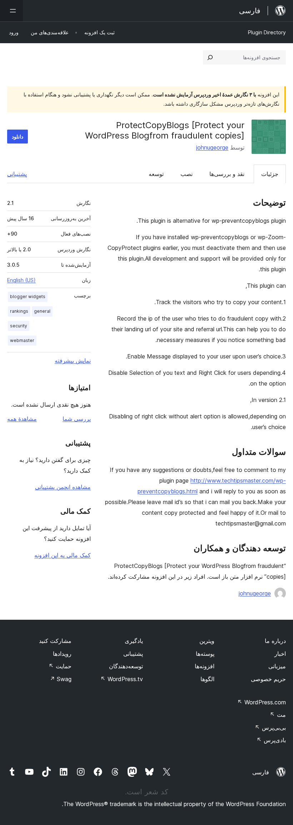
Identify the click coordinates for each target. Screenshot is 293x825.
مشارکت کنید (55, 640)
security (18, 325)
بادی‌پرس (271, 740)
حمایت (60, 666)
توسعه (156, 173)
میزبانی (277, 666)
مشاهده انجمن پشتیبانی (63, 487)
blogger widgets (27, 296)
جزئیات (269, 173)
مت (278, 714)
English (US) (21, 280)
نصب (186, 173)
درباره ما (275, 640)
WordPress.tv (121, 679)
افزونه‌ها (204, 666)
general (42, 311)
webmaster (22, 340)
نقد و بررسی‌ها (226, 173)
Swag (60, 679)
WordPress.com (261, 702)
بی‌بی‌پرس (270, 727)
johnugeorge (212, 147)
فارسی (260, 772)
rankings (19, 311)
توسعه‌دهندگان (126, 666)
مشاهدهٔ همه (22, 418)
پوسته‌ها (205, 653)
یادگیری (134, 640)
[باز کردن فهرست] (11, 10)
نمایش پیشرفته (73, 360)
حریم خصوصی (268, 679)
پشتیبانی (17, 173)
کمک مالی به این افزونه (62, 555)
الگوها (207, 679)
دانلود (17, 137)
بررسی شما (77, 418)
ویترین (206, 640)
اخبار (280, 653)
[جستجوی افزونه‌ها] (210, 57)
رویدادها (62, 653)
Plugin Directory (267, 32)
